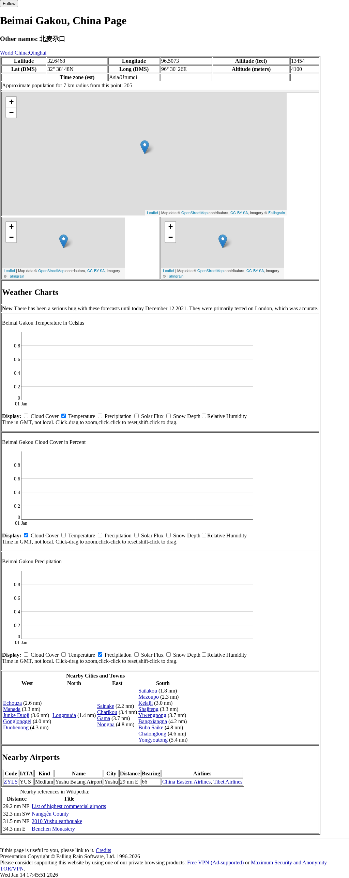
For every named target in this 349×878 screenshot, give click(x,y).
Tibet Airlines (227, 782)
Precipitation (118, 416)
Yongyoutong (153, 740)
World (6, 53)
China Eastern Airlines (186, 782)
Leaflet (152, 212)
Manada (11, 709)
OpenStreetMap (194, 212)
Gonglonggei (17, 721)
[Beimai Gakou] (144, 147)
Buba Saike (150, 727)
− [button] (11, 112)
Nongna (106, 724)
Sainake (105, 706)
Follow (9, 3)
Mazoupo (148, 697)
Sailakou (147, 691)
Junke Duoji (16, 715)
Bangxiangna (152, 721)
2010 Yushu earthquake (57, 821)
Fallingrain (276, 212)
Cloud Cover (45, 416)
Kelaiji (145, 703)
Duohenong (16, 727)
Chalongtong (152, 733)
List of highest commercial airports (69, 806)
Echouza (12, 703)
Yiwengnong (152, 715)
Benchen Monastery (53, 829)
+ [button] (11, 102)
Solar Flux (152, 416)
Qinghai (37, 53)
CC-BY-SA (239, 212)
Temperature (81, 416)
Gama (103, 718)
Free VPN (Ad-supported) (215, 862)
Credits (103, 850)
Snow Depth (186, 416)
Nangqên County (50, 814)
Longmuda (64, 715)
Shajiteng (148, 709)
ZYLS (11, 782)
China (21, 53)
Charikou (107, 712)
